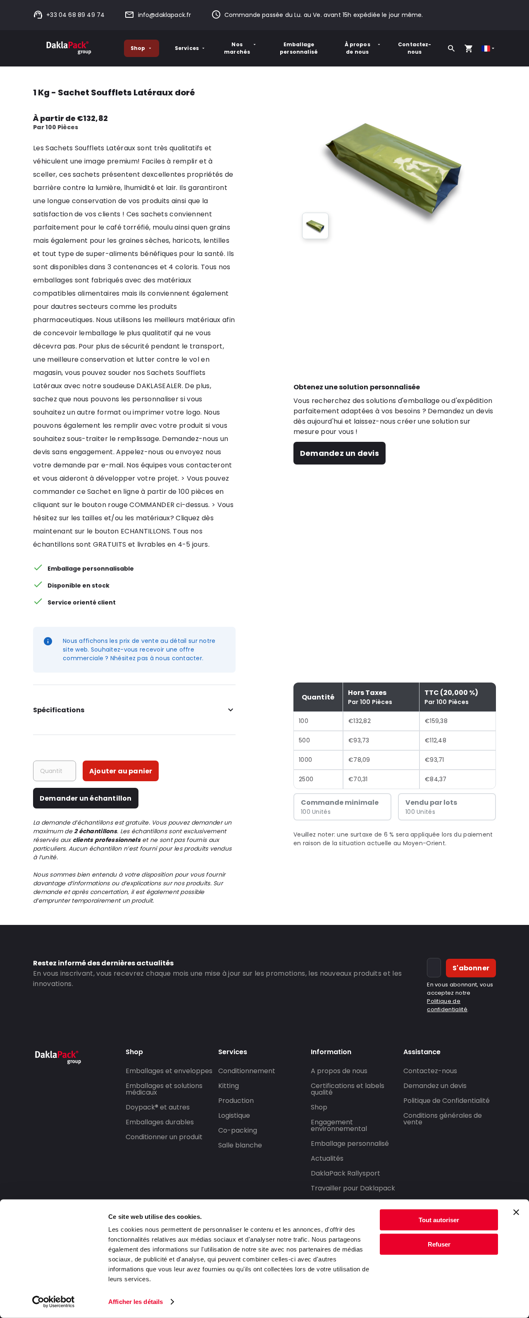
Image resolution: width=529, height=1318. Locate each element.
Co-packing (237, 1130)
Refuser (439, 1243)
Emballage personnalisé (299, 48)
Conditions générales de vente (442, 1119)
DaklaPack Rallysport (345, 1173)
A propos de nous (339, 1071)
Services (187, 48)
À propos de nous (357, 48)
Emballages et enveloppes (169, 1071)
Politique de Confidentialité (446, 1100)
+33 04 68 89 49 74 (75, 15)
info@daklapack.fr (164, 15)
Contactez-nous (414, 48)
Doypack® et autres (158, 1107)
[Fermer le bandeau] (516, 1212)
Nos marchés (237, 48)
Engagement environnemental (339, 1125)
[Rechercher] (451, 48)
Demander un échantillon (86, 798)
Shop (138, 48)
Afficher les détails (135, 1301)
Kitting (228, 1085)
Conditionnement (246, 1071)
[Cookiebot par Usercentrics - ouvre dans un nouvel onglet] (53, 1302)
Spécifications (58, 710)
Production (236, 1100)
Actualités (327, 1158)
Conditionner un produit (164, 1137)
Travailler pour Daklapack (353, 1188)
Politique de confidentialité (447, 1005)
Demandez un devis (339, 453)
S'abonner (471, 968)
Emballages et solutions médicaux (164, 1089)
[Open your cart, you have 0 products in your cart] (468, 48)
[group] (315, 226)
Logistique (234, 1115)
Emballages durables (160, 1122)
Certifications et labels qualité (347, 1089)
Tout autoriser (439, 1219)
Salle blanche (240, 1145)
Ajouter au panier (120, 771)
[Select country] (488, 48)
